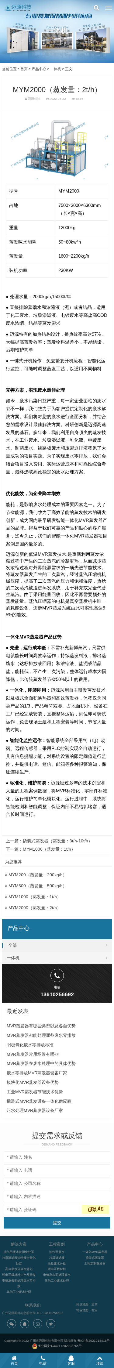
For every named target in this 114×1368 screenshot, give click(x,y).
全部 (12, 945)
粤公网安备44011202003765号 (60, 1346)
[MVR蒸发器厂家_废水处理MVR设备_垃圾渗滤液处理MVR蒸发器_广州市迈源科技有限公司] (17, 8)
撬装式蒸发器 (95, 1257)
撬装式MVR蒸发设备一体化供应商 (39, 1101)
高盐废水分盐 (57, 1263)
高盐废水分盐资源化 (19, 1269)
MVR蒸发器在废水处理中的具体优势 (41, 1063)
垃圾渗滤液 (56, 1257)
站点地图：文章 (87, 1304)
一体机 (55, 69)
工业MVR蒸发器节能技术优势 (35, 1091)
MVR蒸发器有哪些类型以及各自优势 (41, 1025)
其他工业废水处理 (19, 1292)
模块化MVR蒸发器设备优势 (33, 1082)
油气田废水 (56, 1252)
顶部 (99, 1363)
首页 (24, 69)
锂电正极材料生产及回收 (19, 1274)
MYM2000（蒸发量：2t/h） (34, 907)
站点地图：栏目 (87, 1310)
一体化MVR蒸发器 (94, 1252)
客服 (71, 1363)
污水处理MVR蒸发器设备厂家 (35, 1110)
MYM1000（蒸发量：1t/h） (49, 849)
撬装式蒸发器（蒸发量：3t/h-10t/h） (57, 840)
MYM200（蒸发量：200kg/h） (37, 874)
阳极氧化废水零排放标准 (30, 1044)
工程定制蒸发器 (94, 1263)
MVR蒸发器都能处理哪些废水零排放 (41, 1035)
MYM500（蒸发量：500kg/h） (37, 885)
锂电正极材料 (57, 1269)
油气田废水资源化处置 (19, 1252)
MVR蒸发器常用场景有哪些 (33, 1054)
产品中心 (39, 69)
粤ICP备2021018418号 (93, 1340)
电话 (43, 1363)
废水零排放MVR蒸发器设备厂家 (37, 1072)
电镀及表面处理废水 (57, 1274)
